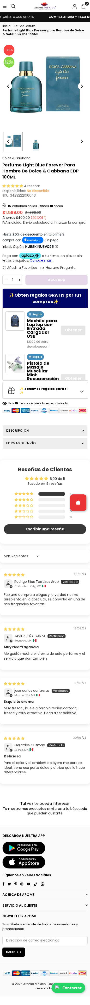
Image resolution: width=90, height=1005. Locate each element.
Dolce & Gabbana (16, 158)
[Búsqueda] (13, 6)
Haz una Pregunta (60, 267)
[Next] (81, 86)
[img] (14, 574)
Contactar (72, 988)
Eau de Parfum (24, 26)
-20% (9, 50)
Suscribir (13, 952)
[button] (83, 6)
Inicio (6, 26)
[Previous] (8, 86)
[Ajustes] (74, 6)
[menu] (4, 6)
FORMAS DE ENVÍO (21, 443)
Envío (27, 222)
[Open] (78, 502)
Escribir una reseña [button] (45, 529)
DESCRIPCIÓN (17, 430)
